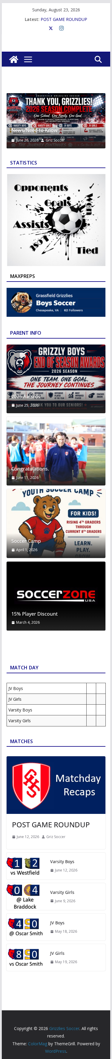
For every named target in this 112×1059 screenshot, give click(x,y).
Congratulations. (30, 469)
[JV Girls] (26, 957)
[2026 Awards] (56, 379)
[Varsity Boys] (26, 866)
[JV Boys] (26, 927)
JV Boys (57, 923)
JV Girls (57, 953)
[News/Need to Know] (56, 97)
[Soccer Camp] (56, 523)
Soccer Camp (26, 541)
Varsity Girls (62, 892)
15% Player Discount (34, 614)
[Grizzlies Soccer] (14, 59)
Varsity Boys (62, 861)
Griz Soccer (55, 140)
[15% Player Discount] (56, 596)
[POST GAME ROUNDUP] (56, 785)
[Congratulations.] (56, 451)
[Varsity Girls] (26, 896)
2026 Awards (25, 397)
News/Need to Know (34, 130)
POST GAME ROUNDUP (64, 19)
